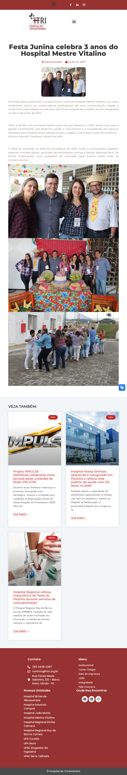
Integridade (86, 682)
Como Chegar (87, 669)
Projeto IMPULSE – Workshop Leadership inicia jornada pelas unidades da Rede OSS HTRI (34, 477)
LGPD (82, 678)
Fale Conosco (87, 687)
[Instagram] (84, 5)
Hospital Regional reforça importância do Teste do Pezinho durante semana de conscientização (34, 597)
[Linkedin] (92, 699)
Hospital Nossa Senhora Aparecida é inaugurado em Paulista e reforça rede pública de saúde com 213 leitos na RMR (92, 479)
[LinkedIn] (77, 5)
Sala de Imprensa (89, 674)
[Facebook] (70, 5)
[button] (54, 4)
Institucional (86, 665)
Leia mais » (20, 514)
